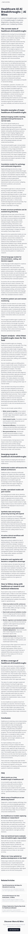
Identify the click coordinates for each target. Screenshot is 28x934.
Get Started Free (14, 929)
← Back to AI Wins (5, 2)
